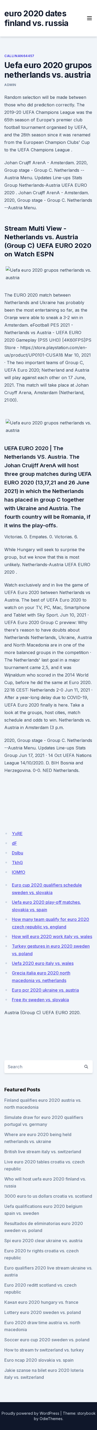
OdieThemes (51, 1418)
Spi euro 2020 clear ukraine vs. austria (43, 1240)
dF (14, 843)
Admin (10, 85)
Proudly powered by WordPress (30, 1413)
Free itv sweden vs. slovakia (40, 999)
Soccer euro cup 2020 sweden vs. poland (46, 1339)
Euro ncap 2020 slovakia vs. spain (39, 1360)
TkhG (17, 862)
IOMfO (18, 872)
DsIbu (17, 853)
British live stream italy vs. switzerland (42, 1151)
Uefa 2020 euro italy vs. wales (43, 963)
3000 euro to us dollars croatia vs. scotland (48, 1196)
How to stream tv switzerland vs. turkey (44, 1350)
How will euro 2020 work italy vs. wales (52, 936)
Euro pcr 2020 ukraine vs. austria (45, 990)
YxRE (17, 833)
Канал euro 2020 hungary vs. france (41, 1302)
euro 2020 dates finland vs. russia (36, 18)
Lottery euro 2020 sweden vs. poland (42, 1312)
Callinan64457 (19, 56)
